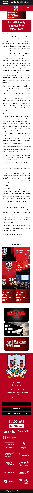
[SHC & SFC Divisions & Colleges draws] (23, 268)
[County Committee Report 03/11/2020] (9, 296)
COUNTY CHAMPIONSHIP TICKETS (16, 413)
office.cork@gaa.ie (18, 397)
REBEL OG (16, 404)
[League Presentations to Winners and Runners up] (9, 282)
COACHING (16, 409)
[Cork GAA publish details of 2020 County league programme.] (9, 254)
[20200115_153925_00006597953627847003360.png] (16, 15)
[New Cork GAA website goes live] (9, 268)
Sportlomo (25, 491)
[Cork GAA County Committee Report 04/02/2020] (23, 296)
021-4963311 (18, 396)
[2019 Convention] (23, 254)
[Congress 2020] (23, 282)
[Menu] (28, 8)
